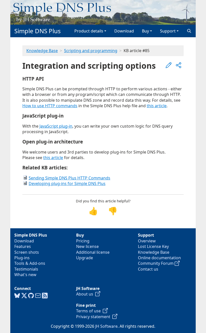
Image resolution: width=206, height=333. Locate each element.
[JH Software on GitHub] (31, 296)
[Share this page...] (179, 65)
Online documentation (159, 258)
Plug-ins (22, 258)
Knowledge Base (42, 50)
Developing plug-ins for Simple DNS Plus (67, 183)
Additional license (93, 252)
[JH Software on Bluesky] (17, 296)
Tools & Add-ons (29, 263)
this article (157, 105)
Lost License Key (153, 246)
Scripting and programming (90, 50)
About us (85, 294)
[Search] (189, 31)
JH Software (106, 326)
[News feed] (45, 296)
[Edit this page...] (169, 65)
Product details (88, 31)
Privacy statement (94, 316)
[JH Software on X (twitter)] (24, 296)
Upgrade (84, 258)
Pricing (82, 241)
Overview (147, 241)
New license (87, 246)
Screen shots (26, 252)
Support (168, 31)
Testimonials (26, 269)
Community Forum (156, 263)
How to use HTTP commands (49, 105)
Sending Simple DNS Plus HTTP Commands (69, 178)
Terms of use (89, 311)
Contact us (148, 269)
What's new (25, 274)
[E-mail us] (38, 296)
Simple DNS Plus (37, 31)
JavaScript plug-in (55, 126)
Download (124, 31)
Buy (145, 31)
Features (22, 246)
